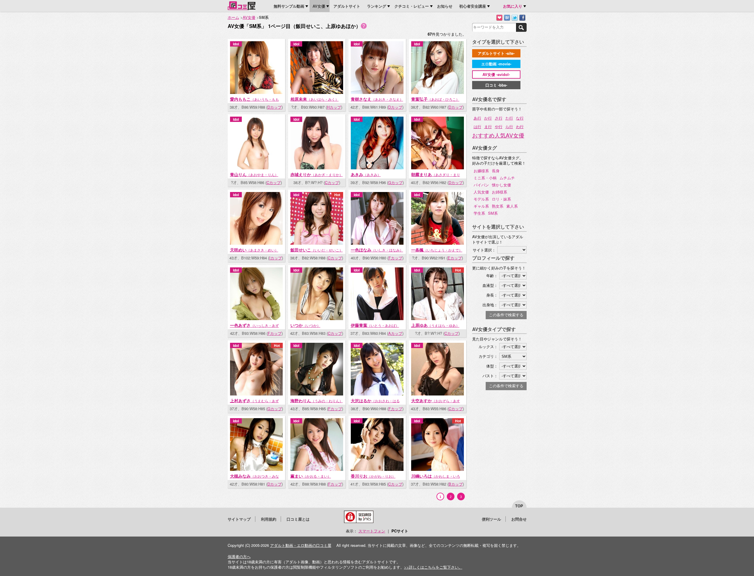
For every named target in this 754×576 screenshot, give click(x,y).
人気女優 (481, 192)
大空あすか (435, 403)
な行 (520, 118)
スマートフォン (371, 531)
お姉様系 (499, 192)
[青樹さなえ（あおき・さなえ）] (377, 92)
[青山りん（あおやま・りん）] (256, 168)
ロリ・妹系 (501, 199)
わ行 (520, 126)
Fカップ (395, 258)
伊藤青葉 (375, 325)
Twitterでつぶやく (514, 18)
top (519, 506)
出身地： (490, 304)
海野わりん (316, 400)
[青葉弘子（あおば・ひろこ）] (437, 92)
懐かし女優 (501, 185)
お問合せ (519, 519)
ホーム (233, 17)
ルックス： (488, 346)
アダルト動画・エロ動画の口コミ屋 (300, 545)
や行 (498, 126)
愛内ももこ (254, 101)
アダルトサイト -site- (496, 53)
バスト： (490, 375)
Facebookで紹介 (522, 18)
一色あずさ (254, 327)
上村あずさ (254, 403)
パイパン (481, 185)
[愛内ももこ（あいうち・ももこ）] (256, 92)
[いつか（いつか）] (316, 318)
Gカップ (395, 182)
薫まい (310, 476)
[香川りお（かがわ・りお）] (377, 469)
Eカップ (455, 258)
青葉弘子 (435, 99)
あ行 (477, 118)
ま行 (488, 126)
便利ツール (491, 519)
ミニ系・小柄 (485, 178)
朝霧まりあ (435, 177)
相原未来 (314, 99)
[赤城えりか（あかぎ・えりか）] (316, 168)
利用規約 (268, 519)
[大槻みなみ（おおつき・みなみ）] (256, 469)
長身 (496, 170)
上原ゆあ (435, 325)
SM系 (493, 213)
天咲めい (254, 250)
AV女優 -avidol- (496, 74)
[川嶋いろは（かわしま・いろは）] (437, 469)
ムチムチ (507, 178)
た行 (509, 118)
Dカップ (274, 107)
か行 (488, 118)
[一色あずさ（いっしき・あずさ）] (256, 318)
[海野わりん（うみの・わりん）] (316, 394)
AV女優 (249, 17)
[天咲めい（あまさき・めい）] (256, 243)
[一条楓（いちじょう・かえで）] (437, 243)
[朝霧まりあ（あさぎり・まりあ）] (437, 168)
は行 (477, 126)
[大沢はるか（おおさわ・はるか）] (377, 394)
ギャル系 (481, 206)
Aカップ (395, 333)
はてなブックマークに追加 (507, 18)
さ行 (498, 118)
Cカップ (274, 182)
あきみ (366, 174)
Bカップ (456, 484)
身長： (492, 295)
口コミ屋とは (298, 519)
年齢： (492, 275)
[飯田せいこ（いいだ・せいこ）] (316, 243)
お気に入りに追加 (499, 18)
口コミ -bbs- (496, 85)
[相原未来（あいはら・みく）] (316, 92)
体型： (492, 366)
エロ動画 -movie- (496, 64)
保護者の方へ (239, 556)
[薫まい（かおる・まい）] (316, 469)
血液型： (490, 285)
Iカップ (275, 258)
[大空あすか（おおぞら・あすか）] (437, 394)
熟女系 (497, 206)
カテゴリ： (488, 356)
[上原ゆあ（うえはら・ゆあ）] (437, 318)
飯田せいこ (316, 250)
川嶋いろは (435, 478)
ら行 (509, 126)
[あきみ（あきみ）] (377, 168)
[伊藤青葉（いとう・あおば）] (377, 318)
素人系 (512, 206)
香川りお (373, 476)
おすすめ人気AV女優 (498, 135)
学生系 (479, 213)
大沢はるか (375, 403)
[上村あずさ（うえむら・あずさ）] (256, 394)
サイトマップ (239, 519)
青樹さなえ (377, 99)
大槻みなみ (254, 478)
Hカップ (334, 107)
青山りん (254, 174)
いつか (305, 325)
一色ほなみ (377, 250)
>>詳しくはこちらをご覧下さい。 (433, 567)
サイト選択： (484, 250)
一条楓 (436, 250)
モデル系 (481, 199)
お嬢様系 (481, 170)
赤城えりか (316, 174)
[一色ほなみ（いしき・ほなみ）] (377, 243)
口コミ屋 (241, 5)
